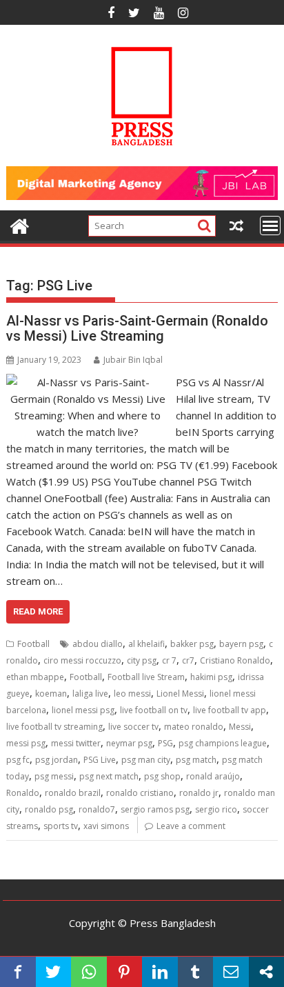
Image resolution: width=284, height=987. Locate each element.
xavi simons (106, 826)
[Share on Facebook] (18, 972)
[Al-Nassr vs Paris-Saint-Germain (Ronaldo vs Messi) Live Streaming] (87, 382)
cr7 (188, 660)
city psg (141, 660)
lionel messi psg (83, 710)
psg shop (162, 776)
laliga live (90, 693)
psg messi (54, 776)
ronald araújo (213, 776)
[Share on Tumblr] (196, 972)
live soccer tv (133, 726)
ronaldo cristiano (140, 793)
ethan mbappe (35, 677)
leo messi (132, 693)
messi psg (25, 743)
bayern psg (241, 644)
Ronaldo (22, 793)
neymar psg (129, 743)
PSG (165, 743)
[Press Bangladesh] (19, 224)
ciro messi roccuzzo (82, 660)
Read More (38, 611)
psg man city (145, 760)
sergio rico (216, 809)
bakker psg (192, 644)
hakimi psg (211, 677)
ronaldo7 (97, 809)
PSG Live (99, 760)
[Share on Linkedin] (160, 972)
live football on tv (153, 710)
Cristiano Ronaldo (235, 660)
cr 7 (169, 660)
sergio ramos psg (155, 809)
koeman (51, 693)
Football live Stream (146, 677)
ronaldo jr (199, 793)
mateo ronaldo (193, 726)
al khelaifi (146, 644)
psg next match (109, 776)
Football (33, 644)
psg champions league (223, 743)
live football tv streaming (54, 726)
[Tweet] (54, 972)
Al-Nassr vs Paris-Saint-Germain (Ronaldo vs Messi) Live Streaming (137, 328)
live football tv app (229, 710)
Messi (240, 726)
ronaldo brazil (73, 793)
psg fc (18, 760)
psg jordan (56, 760)
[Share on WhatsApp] (89, 972)
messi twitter (76, 743)
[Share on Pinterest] (125, 972)
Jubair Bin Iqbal (133, 360)
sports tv (60, 826)
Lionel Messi (180, 693)
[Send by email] (231, 972)
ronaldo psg (49, 809)
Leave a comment (190, 826)
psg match (196, 760)
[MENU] (270, 225)
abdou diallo (97, 644)
